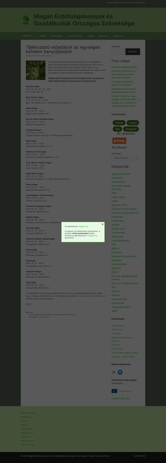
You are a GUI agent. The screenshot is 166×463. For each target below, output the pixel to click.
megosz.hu (83, 226)
